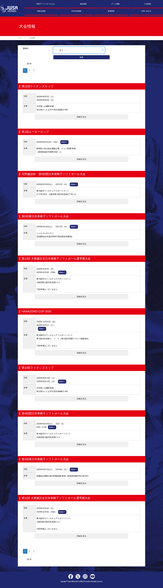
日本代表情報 (76, 11)
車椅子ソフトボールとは (45, 4)
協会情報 (83, 4)
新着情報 (111, 11)
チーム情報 (115, 4)
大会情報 (147, 4)
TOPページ (22, 38)
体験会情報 (41, 11)
